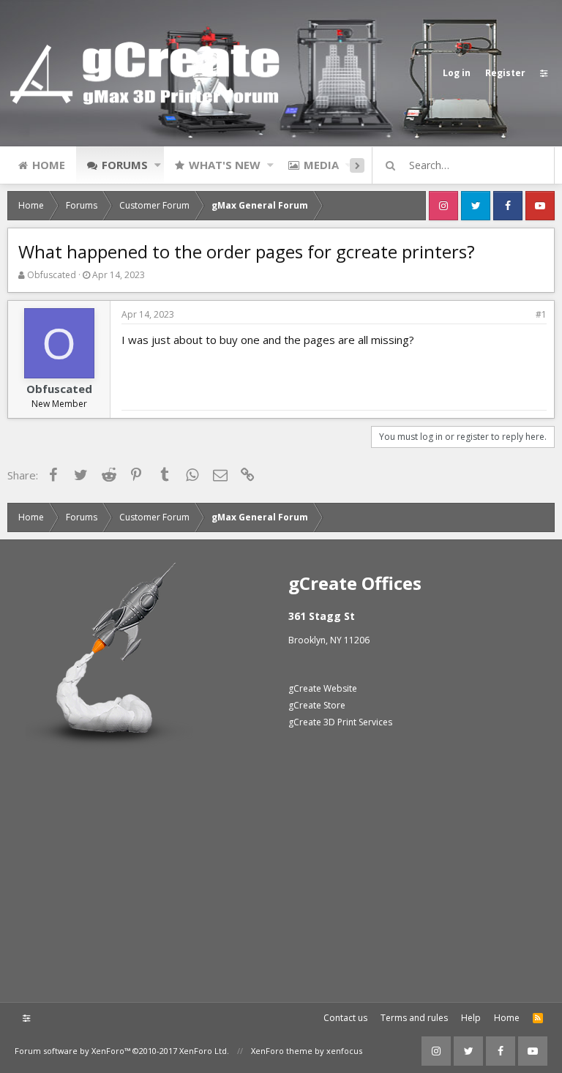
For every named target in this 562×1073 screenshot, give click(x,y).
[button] (158, 164)
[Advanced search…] (390, 165)
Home (48, 164)
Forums (125, 164)
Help (471, 1018)
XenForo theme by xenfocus (306, 1050)
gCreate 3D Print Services (340, 722)
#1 (541, 314)
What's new (225, 164)
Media (321, 164)
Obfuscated (51, 275)
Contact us (345, 1018)
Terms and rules (414, 1018)
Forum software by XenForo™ (122, 1050)
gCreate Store (316, 705)
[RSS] (537, 1018)
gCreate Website (322, 688)
